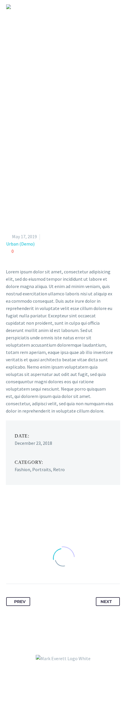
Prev (19, 601)
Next (106, 601)
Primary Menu (114, 6)
